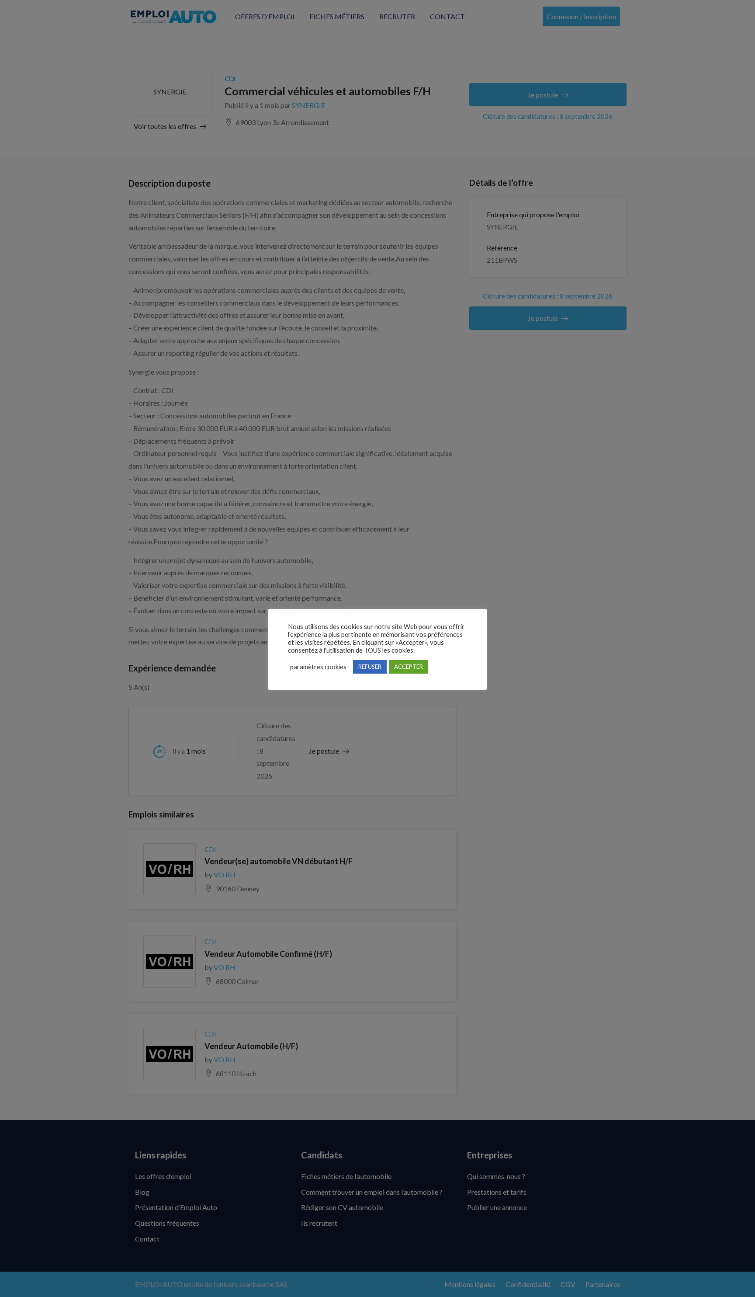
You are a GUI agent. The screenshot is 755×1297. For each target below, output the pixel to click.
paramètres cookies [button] (318, 667)
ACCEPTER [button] (408, 666)
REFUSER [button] (369, 666)
